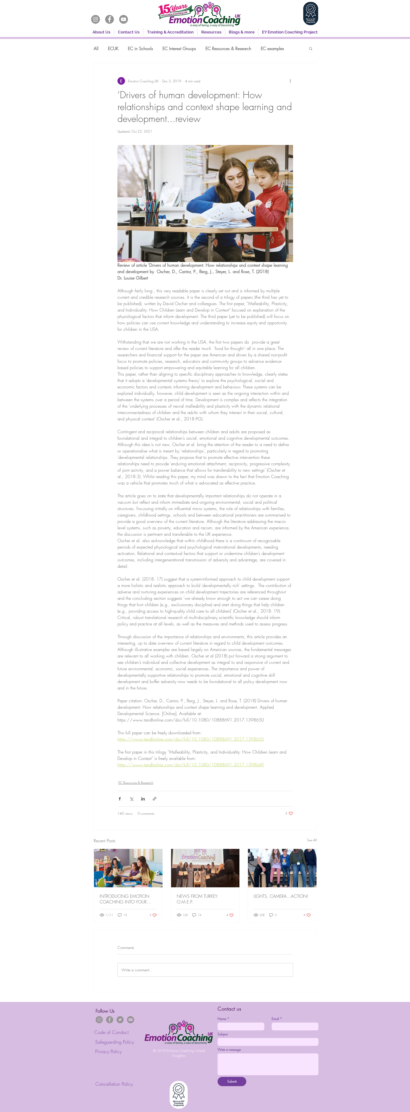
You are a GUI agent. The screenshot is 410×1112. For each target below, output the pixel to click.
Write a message (229, 1049)
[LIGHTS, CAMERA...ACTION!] (282, 868)
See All (312, 840)
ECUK (113, 48)
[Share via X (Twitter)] (131, 798)
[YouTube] (123, 19)
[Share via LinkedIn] (143, 798)
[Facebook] (109, 19)
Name (223, 1019)
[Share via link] (154, 798)
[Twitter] (120, 1019)
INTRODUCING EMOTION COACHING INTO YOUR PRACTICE (124, 899)
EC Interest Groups (179, 48)
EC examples (272, 48)
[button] (170, 32)
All (96, 48)
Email (277, 1019)
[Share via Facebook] (119, 798)
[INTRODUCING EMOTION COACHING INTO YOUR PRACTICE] (128, 868)
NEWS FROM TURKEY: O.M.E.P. (197, 899)
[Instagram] (95, 19)
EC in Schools (140, 48)
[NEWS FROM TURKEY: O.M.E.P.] (205, 868)
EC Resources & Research (228, 48)
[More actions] (290, 81)
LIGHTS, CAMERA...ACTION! (281, 896)
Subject (223, 1034)
